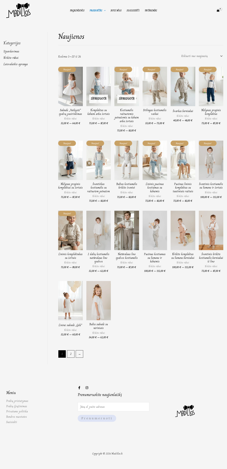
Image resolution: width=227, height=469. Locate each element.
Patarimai (151, 10)
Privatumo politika (17, 411)
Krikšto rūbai (11, 58)
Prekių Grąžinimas (16, 406)
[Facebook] (79, 387)
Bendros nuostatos (16, 417)
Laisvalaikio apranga (16, 64)
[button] (104, 10)
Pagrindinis (77, 10)
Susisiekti (133, 10)
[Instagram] (86, 387)
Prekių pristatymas (17, 401)
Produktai (96, 10)
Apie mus (116, 10)
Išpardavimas (11, 51)
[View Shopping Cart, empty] (218, 10)
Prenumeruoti (97, 418)
